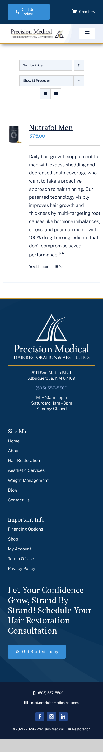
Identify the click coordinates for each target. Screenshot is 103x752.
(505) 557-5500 (51, 388)
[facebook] (39, 716)
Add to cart (41, 267)
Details (64, 267)
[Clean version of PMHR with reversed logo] (36, 30)
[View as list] (56, 94)
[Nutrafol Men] (14, 134)
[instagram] (51, 716)
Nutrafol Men (51, 127)
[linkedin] (63, 716)
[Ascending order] (79, 65)
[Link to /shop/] (74, 11)
